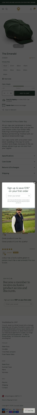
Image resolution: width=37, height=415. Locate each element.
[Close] (34, 182)
